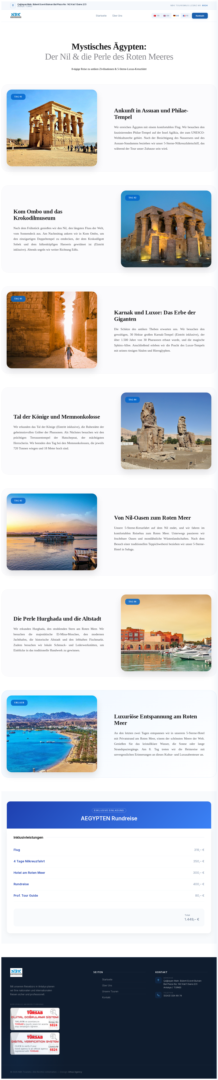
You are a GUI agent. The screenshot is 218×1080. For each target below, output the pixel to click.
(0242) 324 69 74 (173, 995)
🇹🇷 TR (156, 16)
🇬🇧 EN (166, 16)
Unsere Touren (110, 991)
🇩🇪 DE (176, 16)
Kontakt (200, 15)
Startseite (101, 15)
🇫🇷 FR (185, 16)
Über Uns (117, 15)
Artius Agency (75, 1072)
